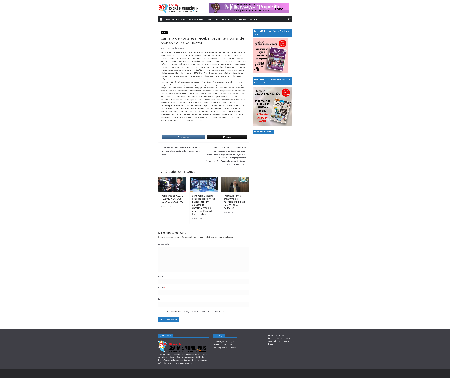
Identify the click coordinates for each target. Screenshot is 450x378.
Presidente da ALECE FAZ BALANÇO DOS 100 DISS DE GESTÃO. (172, 198)
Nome (161, 276)
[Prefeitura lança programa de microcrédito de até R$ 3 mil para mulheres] (235, 179)
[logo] (182, 341)
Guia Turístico (239, 19)
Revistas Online (196, 19)
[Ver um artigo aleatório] (289, 19)
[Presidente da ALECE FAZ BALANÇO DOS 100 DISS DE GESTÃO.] (172, 179)
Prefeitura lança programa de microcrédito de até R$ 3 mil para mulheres (234, 201)
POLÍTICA (164, 33)
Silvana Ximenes (179, 48)
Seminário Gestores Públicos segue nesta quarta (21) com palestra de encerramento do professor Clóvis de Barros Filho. (203, 205)
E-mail (161, 287)
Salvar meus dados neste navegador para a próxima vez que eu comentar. (193, 311)
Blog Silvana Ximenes (175, 19)
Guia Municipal (223, 19)
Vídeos (209, 19)
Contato (253, 19)
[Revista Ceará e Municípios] (161, 19)
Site (159, 299)
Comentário (164, 244)
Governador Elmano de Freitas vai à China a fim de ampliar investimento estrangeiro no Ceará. (180, 151)
